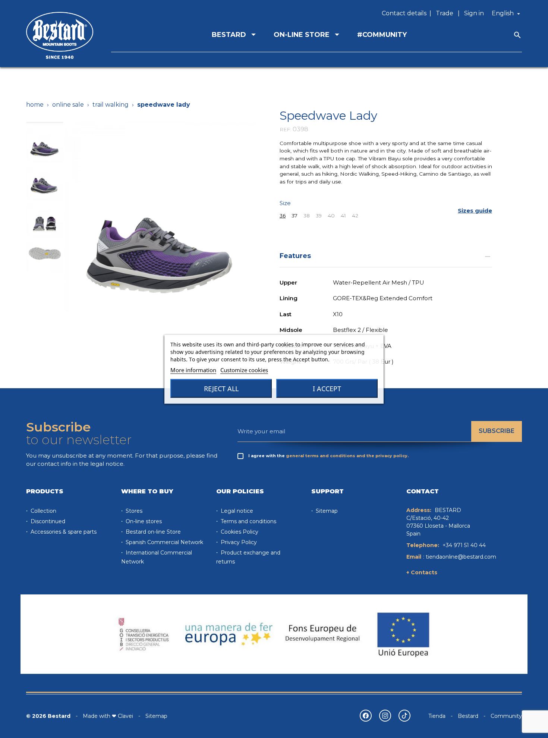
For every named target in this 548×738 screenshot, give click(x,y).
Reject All (221, 388)
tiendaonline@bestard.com (461, 556)
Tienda (436, 716)
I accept (327, 388)
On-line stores (143, 521)
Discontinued (47, 521)
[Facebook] (366, 716)
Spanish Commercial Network (163, 542)
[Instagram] (385, 716)
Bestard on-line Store (152, 531)
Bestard (468, 716)
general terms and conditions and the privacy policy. (347, 455)
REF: (285, 129)
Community (506, 716)
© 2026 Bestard (48, 716)
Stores (133, 511)
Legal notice (236, 511)
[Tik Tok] (404, 716)
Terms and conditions (247, 521)
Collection (42, 511)
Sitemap (326, 511)
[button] (475, 211)
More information (193, 369)
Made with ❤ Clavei (108, 716)
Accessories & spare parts (63, 531)
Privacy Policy (238, 542)
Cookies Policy (238, 531)
